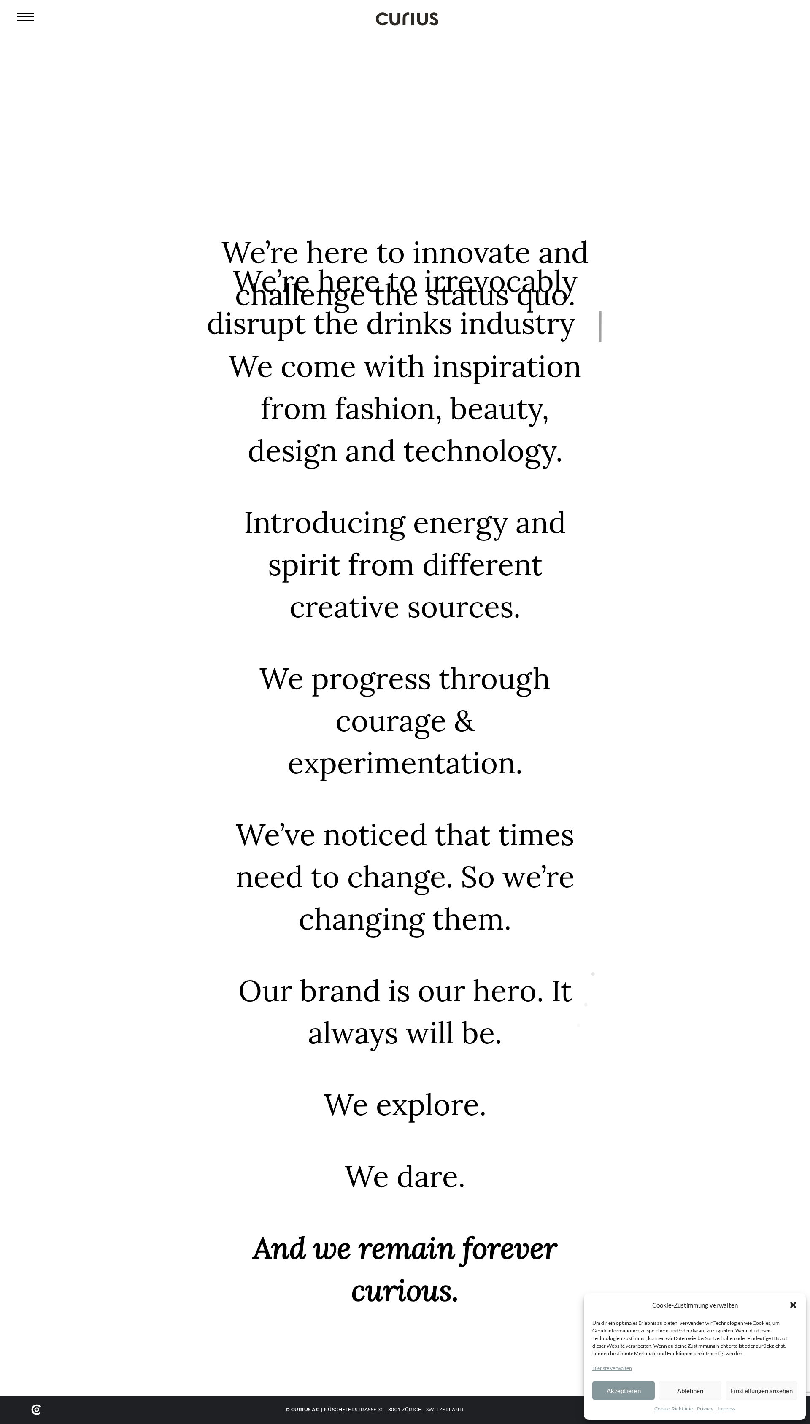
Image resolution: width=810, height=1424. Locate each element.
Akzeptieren (624, 1390)
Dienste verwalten (612, 1368)
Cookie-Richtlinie (673, 1408)
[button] (793, 1305)
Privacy (705, 1408)
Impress (726, 1408)
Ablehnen (690, 1390)
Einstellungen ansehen (761, 1390)
